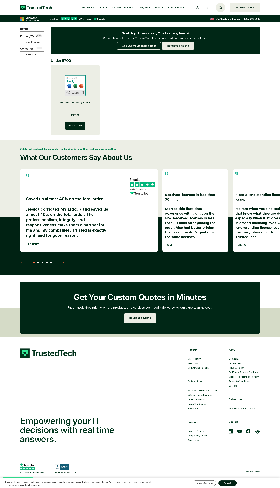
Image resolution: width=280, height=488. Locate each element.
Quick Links (195, 381)
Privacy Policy (237, 367)
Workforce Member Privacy (244, 376)
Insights (143, 7)
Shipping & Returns (199, 367)
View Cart (193, 363)
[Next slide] (63, 262)
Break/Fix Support (198, 404)
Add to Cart (75, 125)
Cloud (102, 7)
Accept (227, 483)
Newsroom (193, 408)
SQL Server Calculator (200, 394)
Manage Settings (204, 483)
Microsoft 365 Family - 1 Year (75, 102)
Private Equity (175, 7)
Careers (233, 385)
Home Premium (32, 42)
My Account (194, 358)
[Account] (197, 7)
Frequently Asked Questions (198, 438)
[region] (140, 483)
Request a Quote (178, 45)
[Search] (220, 7)
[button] (208, 7)
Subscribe (235, 399)
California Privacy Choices (243, 372)
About (157, 7)
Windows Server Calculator (203, 390)
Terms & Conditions (240, 381)
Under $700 (30, 54)
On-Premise (86, 7)
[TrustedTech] (36, 8)
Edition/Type (28, 36)
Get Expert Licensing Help (139, 45)
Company (234, 358)
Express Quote (244, 7)
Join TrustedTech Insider (242, 408)
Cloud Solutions (197, 399)
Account (193, 349)
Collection (27, 48)
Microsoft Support (122, 7)
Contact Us (235, 363)
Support (193, 422)
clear (39, 36)
